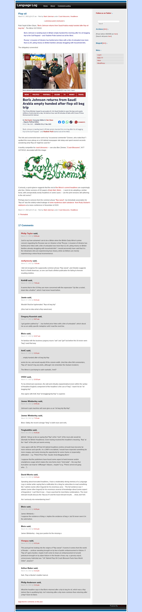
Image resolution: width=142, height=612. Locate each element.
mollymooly (26, 261)
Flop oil (22, 13)
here (115, 34)
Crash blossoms (64, 16)
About (52, 6)
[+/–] (105, 29)
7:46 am (36, 283)
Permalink (24, 214)
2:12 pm (36, 585)
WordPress (101, 63)
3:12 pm (36, 571)
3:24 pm (36, 353)
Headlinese (74, 16)
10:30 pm (37, 379)
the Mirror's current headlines (67, 188)
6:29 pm (36, 509)
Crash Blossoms (73, 148)
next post (60, 21)
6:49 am (36, 404)
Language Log (27, 5)
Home (45, 6)
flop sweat (60, 200)
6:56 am (36, 236)
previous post (50, 21)
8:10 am (36, 300)
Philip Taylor (27, 233)
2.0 (100, 57)
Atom (99, 60)
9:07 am (36, 319)
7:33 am (36, 263)
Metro (59, 190)
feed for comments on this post (30, 602)
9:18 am (36, 432)
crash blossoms (42, 148)
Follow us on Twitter (103, 13)
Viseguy (25, 541)
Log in (99, 55)
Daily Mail (52, 190)
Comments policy (64, 6)
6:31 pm (36, 529)
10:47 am (37, 336)
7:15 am (36, 418)
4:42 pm (36, 477)
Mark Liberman (49, 16)
